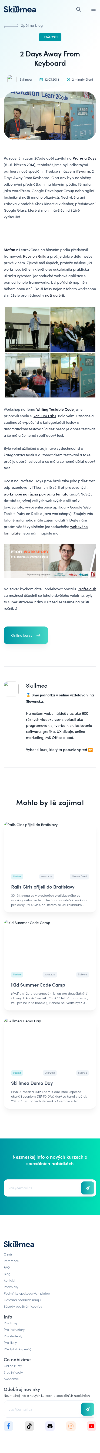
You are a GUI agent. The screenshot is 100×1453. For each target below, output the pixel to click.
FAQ (7, 1267)
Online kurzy (13, 1365)
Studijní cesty (13, 1372)
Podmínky (11, 1286)
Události (50, 37)
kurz (43, 749)
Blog (7, 1273)
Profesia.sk (87, 588)
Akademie (11, 1378)
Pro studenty (13, 1336)
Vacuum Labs (44, 415)
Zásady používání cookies (23, 1306)
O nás (8, 1254)
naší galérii (54, 295)
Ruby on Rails (34, 256)
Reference (11, 1260)
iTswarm (83, 171)
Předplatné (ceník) (17, 1349)
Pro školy (10, 1342)
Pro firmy (10, 1323)
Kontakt (9, 1280)
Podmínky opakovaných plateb (27, 1293)
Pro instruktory (14, 1329)
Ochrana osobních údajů (22, 1299)
